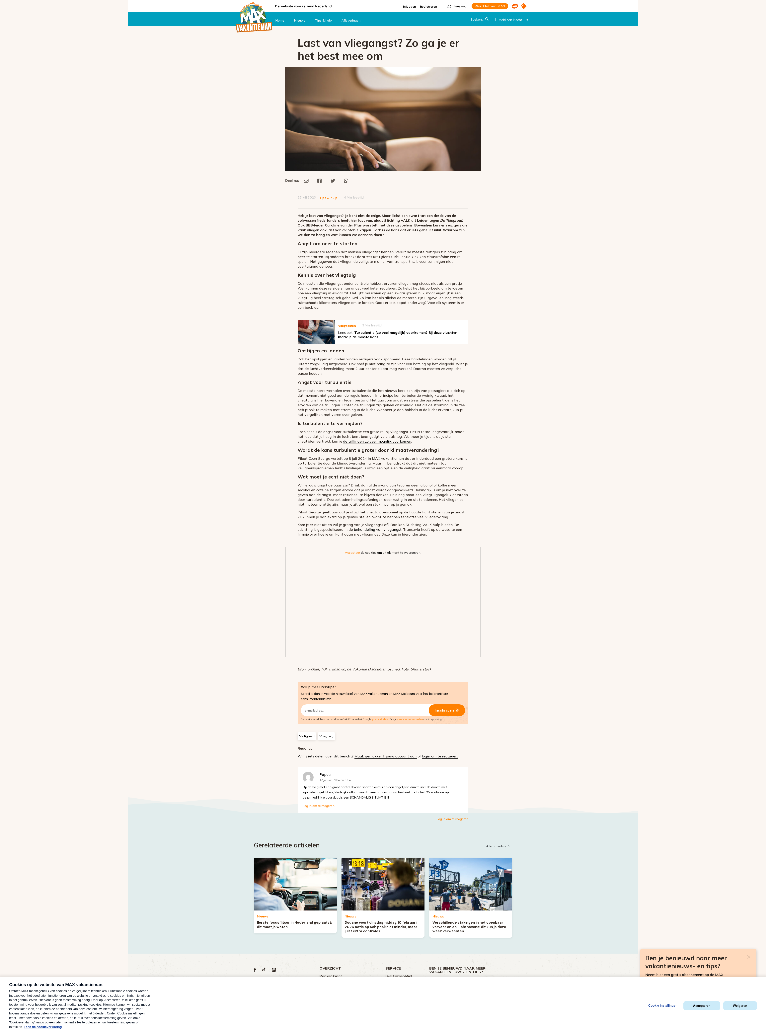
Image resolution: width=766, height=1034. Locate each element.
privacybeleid (380, 719)
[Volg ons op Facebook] (255, 971)
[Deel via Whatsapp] (346, 180)
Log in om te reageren (319, 806)
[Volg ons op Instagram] (274, 971)
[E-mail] (306, 180)
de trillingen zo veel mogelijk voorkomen (377, 441)
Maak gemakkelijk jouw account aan (385, 756)
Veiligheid (307, 736)
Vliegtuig (326, 736)
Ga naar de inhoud (383, 3)
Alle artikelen (496, 846)
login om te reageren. (440, 756)
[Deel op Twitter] (333, 180)
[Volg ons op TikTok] (264, 971)
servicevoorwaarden (410, 719)
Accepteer (352, 553)
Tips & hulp (328, 198)
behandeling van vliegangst (378, 529)
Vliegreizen (347, 326)
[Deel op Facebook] (319, 180)
